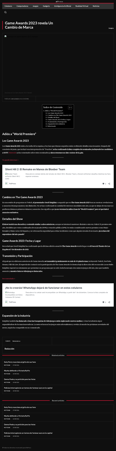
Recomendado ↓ (8, 279)
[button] (58, 12)
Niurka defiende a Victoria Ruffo (17, 371)
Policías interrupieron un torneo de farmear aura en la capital (28, 388)
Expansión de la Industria (56, 124)
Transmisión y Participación (57, 122)
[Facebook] (56, 341)
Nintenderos (16, 341)
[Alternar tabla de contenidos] (68, 108)
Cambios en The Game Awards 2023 (59, 115)
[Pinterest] (67, 341)
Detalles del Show (53, 117)
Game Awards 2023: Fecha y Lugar (59, 119)
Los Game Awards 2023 (55, 113)
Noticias (7, 365)
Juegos (111, 28)
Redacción (9, 348)
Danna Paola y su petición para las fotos (19, 379)
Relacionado (52, 126)
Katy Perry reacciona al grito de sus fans (20, 362)
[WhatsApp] (72, 341)
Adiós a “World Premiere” (54, 111)
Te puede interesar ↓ (10, 160)
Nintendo (12, 153)
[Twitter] (61, 341)
